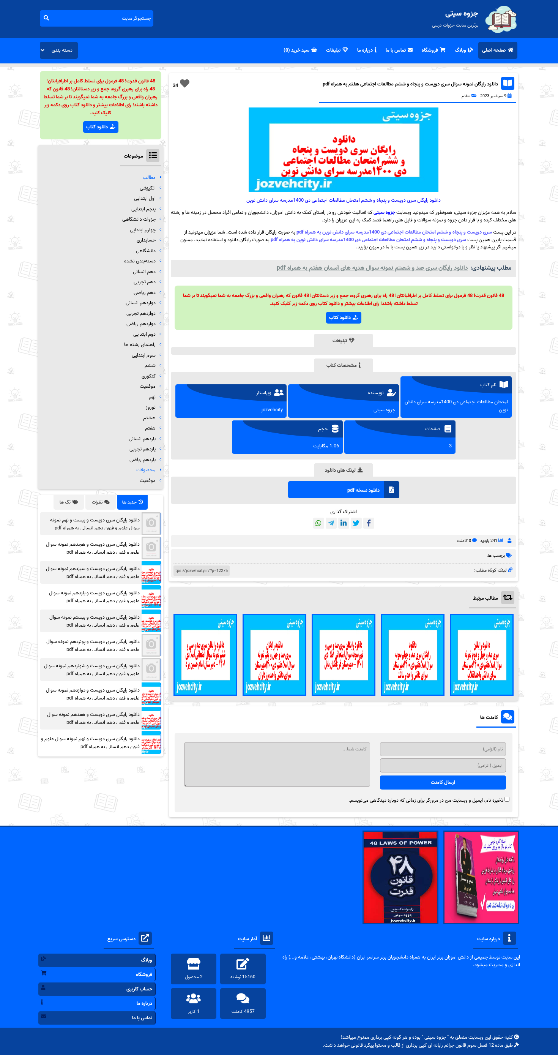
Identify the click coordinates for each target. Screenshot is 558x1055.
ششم (150, 366)
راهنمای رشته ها (140, 345)
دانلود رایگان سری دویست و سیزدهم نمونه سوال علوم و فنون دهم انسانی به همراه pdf (93, 573)
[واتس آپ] (318, 523)
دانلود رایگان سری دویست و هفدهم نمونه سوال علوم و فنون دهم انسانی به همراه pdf (93, 718)
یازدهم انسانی (142, 439)
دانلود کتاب (340, 318)
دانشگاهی (146, 251)
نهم (152, 397)
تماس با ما (396, 50)
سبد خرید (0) (296, 50)
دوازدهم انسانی (141, 303)
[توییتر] (356, 523)
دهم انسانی (144, 272)
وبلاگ (460, 50)
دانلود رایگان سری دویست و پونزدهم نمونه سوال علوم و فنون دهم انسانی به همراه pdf (93, 646)
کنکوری (149, 376)
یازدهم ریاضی (142, 460)
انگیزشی (148, 188)
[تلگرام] (331, 523)
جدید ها (129, 502)
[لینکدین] (343, 523)
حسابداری (146, 240)
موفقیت (148, 386)
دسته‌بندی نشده (140, 261)
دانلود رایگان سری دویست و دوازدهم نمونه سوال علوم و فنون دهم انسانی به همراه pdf (93, 694)
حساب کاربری (139, 989)
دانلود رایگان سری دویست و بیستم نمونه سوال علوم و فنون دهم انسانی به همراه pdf (94, 621)
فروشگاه (430, 50)
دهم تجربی (145, 282)
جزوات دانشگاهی (139, 219)
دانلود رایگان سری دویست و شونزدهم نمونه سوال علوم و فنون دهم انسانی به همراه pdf (92, 670)
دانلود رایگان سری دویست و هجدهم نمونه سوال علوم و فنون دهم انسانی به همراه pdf (93, 548)
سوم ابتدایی (144, 355)
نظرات (97, 502)
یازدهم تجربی (142, 449)
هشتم (149, 418)
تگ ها (65, 502)
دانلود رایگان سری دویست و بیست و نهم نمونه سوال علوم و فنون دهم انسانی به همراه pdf (95, 524)
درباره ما (365, 50)
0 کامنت (464, 540)
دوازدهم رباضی (141, 324)
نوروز (151, 407)
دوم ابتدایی (144, 334)
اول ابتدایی (145, 198)
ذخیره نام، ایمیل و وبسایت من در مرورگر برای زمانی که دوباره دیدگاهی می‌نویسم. (425, 800)
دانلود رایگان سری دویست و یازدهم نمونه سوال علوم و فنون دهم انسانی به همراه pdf (94, 597)
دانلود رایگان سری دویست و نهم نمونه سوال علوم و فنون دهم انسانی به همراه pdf (90, 743)
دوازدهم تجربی (141, 313)
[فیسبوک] (368, 523)
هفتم (466, 96)
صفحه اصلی (494, 50)
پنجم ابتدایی (143, 209)
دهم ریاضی (145, 293)
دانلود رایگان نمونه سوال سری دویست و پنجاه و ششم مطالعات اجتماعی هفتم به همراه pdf (410, 84)
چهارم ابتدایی (143, 230)
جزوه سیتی (384, 212)
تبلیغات (333, 50)
